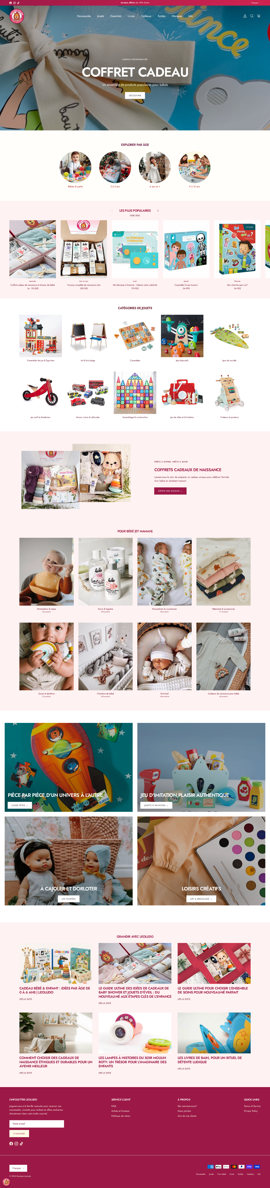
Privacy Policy (251, 1111)
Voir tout (135, 215)
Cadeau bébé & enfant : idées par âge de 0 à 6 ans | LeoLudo (54, 990)
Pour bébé (222, 1174)
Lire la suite (25, 999)
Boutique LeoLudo (24, 1176)
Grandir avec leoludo (135, 936)
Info (190, 16)
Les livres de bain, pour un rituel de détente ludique (210, 1059)
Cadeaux (146, 16)
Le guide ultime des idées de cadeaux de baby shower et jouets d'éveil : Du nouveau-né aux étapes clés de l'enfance (135, 992)
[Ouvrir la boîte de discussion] (6, 1182)
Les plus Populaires (135, 210)
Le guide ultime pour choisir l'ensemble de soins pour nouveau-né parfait (213, 990)
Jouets (100, 16)
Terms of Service (252, 1106)
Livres (131, 16)
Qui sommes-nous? (187, 1106)
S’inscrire (19, 1133)
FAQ (113, 1106)
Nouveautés (84, 16)
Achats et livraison (120, 1111)
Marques (177, 16)
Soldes (161, 16)
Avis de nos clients (187, 1116)
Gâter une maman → (170, 490)
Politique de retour (120, 1116)
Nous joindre (184, 1111)
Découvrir (135, 95)
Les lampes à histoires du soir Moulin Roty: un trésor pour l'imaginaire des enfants (132, 1062)
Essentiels (115, 16)
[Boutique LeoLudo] (16, 16)
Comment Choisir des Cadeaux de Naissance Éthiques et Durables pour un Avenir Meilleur (55, 1062)
